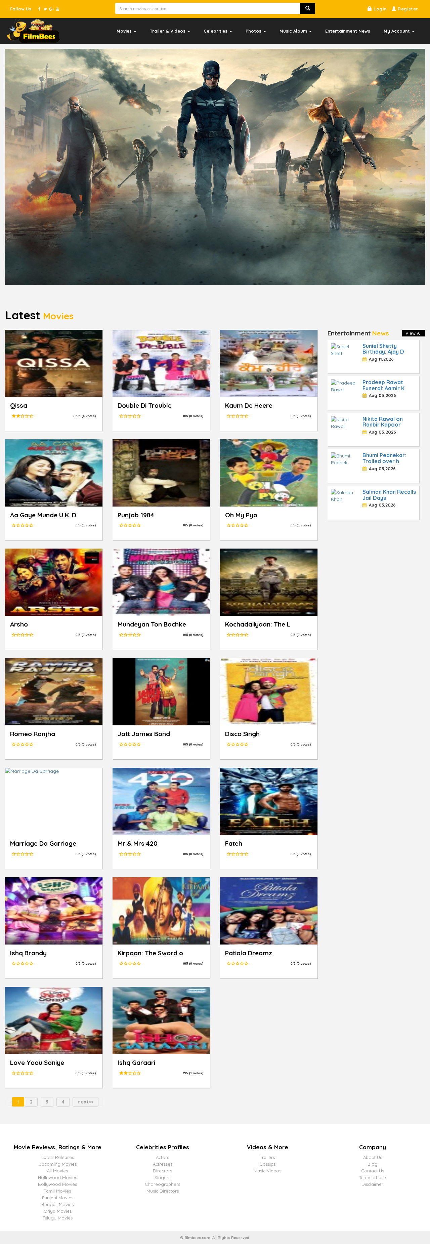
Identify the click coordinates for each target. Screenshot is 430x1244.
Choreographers (162, 1184)
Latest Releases (57, 1157)
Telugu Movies (58, 1217)
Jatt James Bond (144, 734)
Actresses (162, 1164)
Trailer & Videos (168, 31)
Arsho (19, 624)
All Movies (57, 1170)
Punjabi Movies (57, 1197)
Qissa (18, 405)
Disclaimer (372, 1184)
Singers (162, 1177)
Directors (162, 1170)
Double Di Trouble (145, 405)
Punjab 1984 (136, 515)
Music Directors (162, 1191)
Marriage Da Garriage (43, 843)
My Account (397, 31)
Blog (373, 1164)
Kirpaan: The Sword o (150, 953)
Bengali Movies (57, 1204)
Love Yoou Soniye (37, 1062)
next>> (85, 1102)
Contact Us (372, 1170)
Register (407, 8)
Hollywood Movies (57, 1177)
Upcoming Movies (58, 1164)
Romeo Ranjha (32, 734)
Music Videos (267, 1170)
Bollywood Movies (57, 1184)
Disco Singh (242, 734)
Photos (254, 31)
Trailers (267, 1157)
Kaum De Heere (248, 405)
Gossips (267, 1164)
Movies (125, 31)
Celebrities (216, 31)
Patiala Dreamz (248, 953)
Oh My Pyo (241, 515)
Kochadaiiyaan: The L (257, 624)
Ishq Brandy (28, 953)
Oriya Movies (58, 1211)
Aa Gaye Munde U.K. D (43, 515)
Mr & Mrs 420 (138, 843)
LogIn (379, 8)
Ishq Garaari (136, 1062)
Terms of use (372, 1177)
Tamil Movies (57, 1191)
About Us (372, 1157)
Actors (162, 1157)
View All (413, 333)
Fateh (233, 843)
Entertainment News (347, 31)
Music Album (294, 31)
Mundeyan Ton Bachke (152, 624)
